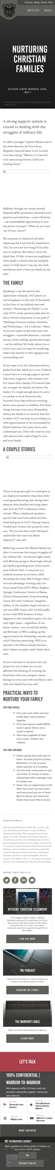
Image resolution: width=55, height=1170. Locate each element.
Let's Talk (27, 1061)
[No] (51, 1156)
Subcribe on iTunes (27, 990)
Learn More (27, 1038)
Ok (27, 1155)
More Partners (27, 1130)
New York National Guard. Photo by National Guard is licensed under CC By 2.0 (28, 103)
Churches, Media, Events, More (39, 2)
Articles (33, 10)
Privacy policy (27, 1163)
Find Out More (27, 938)
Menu (48, 10)
